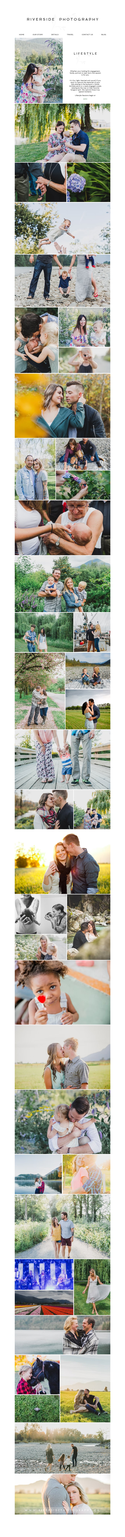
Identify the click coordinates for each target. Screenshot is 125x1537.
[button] (55, 34)
